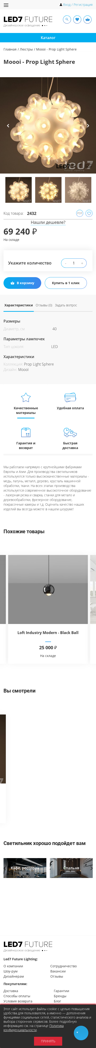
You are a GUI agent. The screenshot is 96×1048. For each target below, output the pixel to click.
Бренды (60, 996)
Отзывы (56, 976)
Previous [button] (8, 129)
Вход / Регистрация (78, 4)
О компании (13, 966)
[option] (48, 125)
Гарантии (61, 991)
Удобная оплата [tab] (70, 408)
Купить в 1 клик (66, 283)
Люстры (26, 49)
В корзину (25, 283)
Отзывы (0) (44, 305)
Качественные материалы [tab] (26, 410)
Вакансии (58, 971)
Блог (57, 1001)
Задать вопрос (66, 305)
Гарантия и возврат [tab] (25, 445)
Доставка (10, 991)
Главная (10, 49)
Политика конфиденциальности (33, 1027)
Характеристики (18, 305)
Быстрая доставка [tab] (70, 445)
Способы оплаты (16, 996)
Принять (48, 1041)
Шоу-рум (10, 971)
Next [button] (88, 129)
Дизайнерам (13, 976)
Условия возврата (17, 1001)
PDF (79, 213)
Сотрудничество (63, 966)
